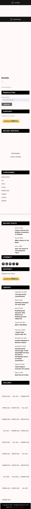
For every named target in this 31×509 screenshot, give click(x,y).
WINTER (4, 201)
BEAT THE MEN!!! (21, 325)
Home (3, 184)
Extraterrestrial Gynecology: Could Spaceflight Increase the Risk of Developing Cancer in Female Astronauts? (22, 354)
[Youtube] (10, 264)
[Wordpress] (13, 264)
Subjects (4, 194)
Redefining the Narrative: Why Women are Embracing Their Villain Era (20, 314)
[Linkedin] (7, 264)
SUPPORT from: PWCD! (8, 116)
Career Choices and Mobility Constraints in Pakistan (22, 232)
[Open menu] (2, 82)
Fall (2, 180)
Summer (4, 197)
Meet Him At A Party (21, 375)
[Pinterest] (17, 264)
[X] (3, 264)
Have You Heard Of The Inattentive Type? (21, 250)
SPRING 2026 (5, 190)
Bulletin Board (6, 177)
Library (4, 187)
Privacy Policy (21, 507)
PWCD (14, 507)
